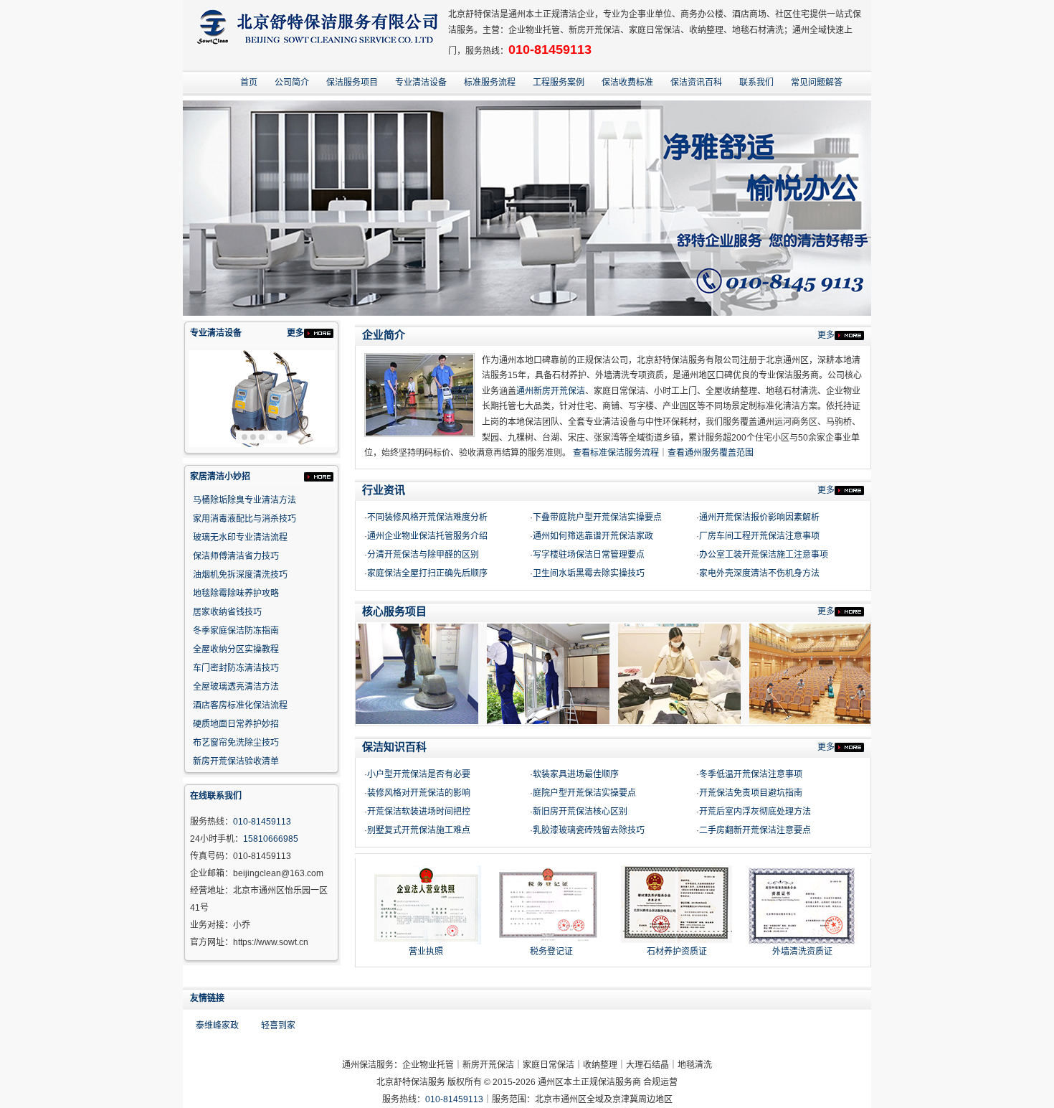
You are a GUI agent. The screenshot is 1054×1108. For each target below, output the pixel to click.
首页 (248, 83)
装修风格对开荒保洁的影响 (418, 793)
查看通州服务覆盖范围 (711, 453)
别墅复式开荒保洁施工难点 (418, 830)
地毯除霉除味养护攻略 (236, 593)
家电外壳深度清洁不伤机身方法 (759, 573)
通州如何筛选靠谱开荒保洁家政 (593, 536)
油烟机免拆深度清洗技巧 (240, 575)
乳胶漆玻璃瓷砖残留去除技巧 (589, 830)
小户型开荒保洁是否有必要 (418, 774)
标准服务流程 (490, 83)
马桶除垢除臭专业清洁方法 (244, 500)
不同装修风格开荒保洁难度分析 (427, 517)
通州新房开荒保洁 (550, 391)
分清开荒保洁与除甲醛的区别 (423, 555)
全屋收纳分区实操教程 (236, 649)
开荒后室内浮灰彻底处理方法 (755, 812)
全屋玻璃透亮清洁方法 (236, 687)
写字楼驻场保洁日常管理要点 (589, 555)
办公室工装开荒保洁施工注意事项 (763, 555)
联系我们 (756, 83)
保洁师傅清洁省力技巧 (236, 556)
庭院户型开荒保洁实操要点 (584, 793)
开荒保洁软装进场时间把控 (418, 812)
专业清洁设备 (421, 83)
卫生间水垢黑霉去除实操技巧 (589, 573)
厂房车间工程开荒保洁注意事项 (759, 536)
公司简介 (292, 83)
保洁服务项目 (352, 83)
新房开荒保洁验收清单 (236, 761)
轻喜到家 (278, 1025)
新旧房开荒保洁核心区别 (580, 812)
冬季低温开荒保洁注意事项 (750, 774)
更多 (295, 333)
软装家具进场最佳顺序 (576, 774)
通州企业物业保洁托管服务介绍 (427, 536)
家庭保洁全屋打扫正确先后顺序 (427, 573)
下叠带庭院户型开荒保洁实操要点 (597, 517)
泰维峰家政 (217, 1025)
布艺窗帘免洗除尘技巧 (236, 743)
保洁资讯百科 (696, 83)
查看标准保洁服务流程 (616, 453)
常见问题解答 (816, 83)
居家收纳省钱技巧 (227, 612)
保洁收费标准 (627, 83)
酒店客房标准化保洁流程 (240, 705)
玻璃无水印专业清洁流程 (240, 537)
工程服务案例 (558, 83)
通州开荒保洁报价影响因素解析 (759, 517)
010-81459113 (550, 49)
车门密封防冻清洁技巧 (236, 668)
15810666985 (270, 839)
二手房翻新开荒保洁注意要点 (755, 830)
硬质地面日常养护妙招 (236, 724)
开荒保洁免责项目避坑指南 (750, 793)
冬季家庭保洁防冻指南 (236, 631)
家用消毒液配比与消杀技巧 (244, 519)
